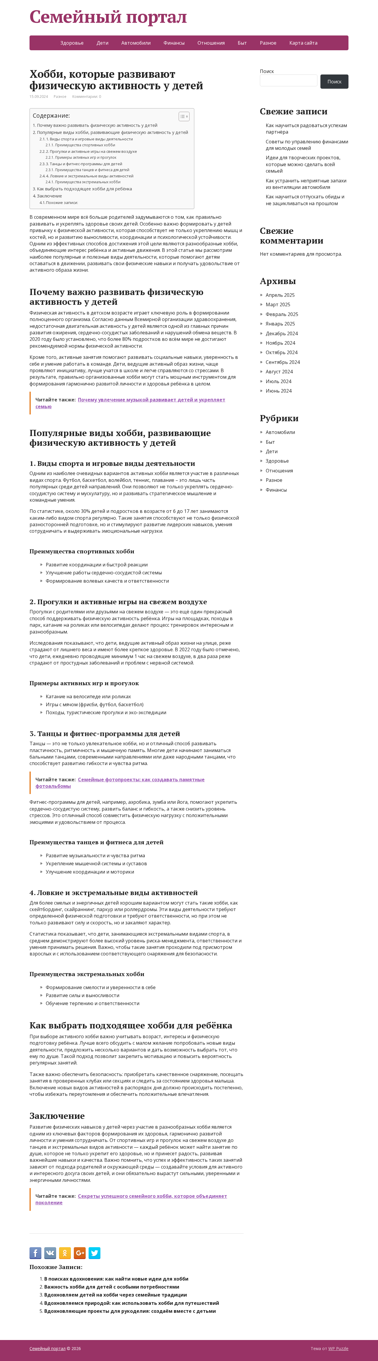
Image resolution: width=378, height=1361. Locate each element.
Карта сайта (303, 43)
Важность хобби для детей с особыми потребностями (111, 1287)
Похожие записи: (62, 202)
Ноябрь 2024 (280, 343)
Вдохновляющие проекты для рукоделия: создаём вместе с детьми (130, 1311)
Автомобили (136, 43)
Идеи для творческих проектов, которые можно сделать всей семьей (303, 164)
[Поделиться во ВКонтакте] (50, 1253)
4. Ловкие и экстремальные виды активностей (89, 176)
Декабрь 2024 (282, 333)
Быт (242, 43)
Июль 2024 (278, 381)
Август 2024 (279, 371)
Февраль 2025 (282, 314)
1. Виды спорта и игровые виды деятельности (89, 139)
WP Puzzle (338, 1348)
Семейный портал (108, 16)
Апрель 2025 (280, 295)
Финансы (174, 43)
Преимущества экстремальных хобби (87, 182)
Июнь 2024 (278, 391)
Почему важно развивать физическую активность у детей (97, 125)
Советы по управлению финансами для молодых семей (307, 144)
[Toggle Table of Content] (181, 116)
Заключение (49, 196)
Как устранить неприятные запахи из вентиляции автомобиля (306, 183)
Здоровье (72, 43)
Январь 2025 (280, 323)
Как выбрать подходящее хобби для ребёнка (84, 189)
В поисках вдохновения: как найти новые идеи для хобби (116, 1279)
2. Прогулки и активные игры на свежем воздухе (91, 151)
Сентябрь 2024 (283, 362)
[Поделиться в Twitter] (94, 1253)
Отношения (211, 43)
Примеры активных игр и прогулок (85, 157)
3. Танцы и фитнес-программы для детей (84, 163)
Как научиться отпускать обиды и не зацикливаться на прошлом (305, 199)
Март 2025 (278, 304)
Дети (102, 43)
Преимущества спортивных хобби (85, 145)
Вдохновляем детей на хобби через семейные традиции (115, 1295)
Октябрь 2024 (281, 352)
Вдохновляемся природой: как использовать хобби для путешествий (131, 1303)
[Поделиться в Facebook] (35, 1253)
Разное (268, 43)
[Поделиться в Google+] (80, 1253)
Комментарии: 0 (86, 96)
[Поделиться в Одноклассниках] (65, 1253)
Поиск (267, 71)
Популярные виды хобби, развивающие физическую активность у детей (112, 132)
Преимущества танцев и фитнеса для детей (92, 170)
